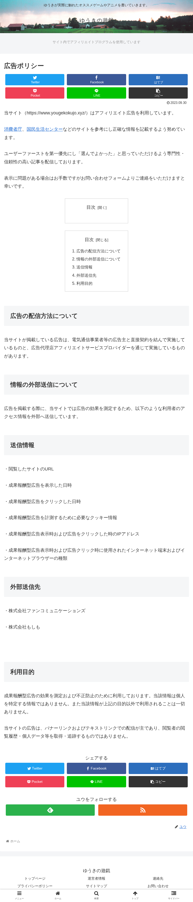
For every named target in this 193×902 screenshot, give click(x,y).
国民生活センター (45, 129)
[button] (178, 594)
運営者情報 (96, 878)
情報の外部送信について (98, 259)
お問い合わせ (158, 886)
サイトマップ (96, 886)
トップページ (34, 878)
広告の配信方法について (98, 251)
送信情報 (84, 267)
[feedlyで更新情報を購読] (50, 810)
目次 (90, 207)
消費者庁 (13, 129)
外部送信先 (86, 275)
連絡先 (158, 878)
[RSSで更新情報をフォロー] (142, 810)
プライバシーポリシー (35, 886)
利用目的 (84, 283)
